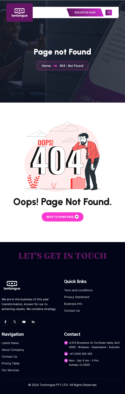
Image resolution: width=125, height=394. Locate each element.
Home (47, 66)
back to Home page (60, 216)
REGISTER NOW (85, 12)
